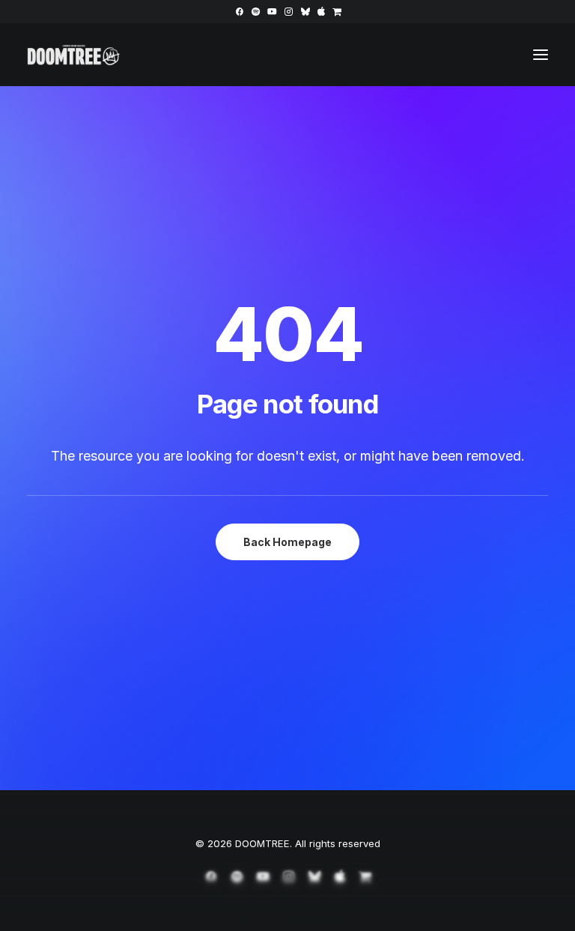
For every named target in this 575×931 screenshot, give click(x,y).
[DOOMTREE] (74, 54)
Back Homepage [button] (287, 542)
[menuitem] (239, 11)
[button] (239, 11)
